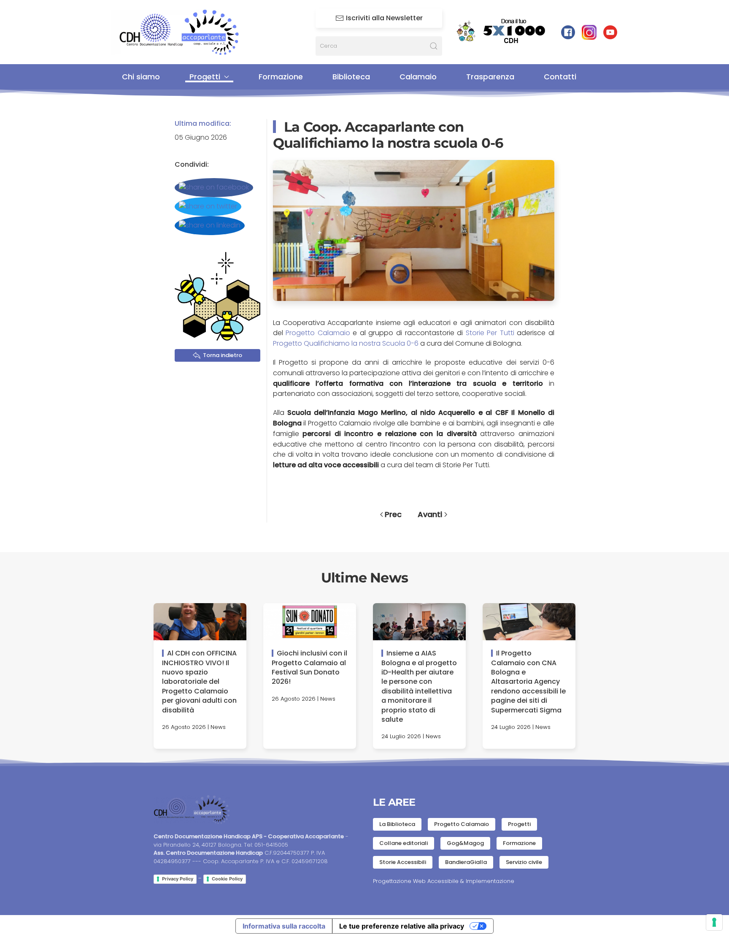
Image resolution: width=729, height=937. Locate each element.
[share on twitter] (208, 206)
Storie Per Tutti (490, 333)
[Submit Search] (433, 46)
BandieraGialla (466, 862)
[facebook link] (568, 32)
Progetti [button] (204, 76)
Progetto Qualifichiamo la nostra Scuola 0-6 (345, 343)
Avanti (430, 514)
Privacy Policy (177, 879)
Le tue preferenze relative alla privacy (401, 926)
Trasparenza (490, 76)
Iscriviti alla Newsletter (384, 18)
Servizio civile (524, 862)
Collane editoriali (403, 843)
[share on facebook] (214, 187)
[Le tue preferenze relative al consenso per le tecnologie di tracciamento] (714, 922)
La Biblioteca (397, 824)
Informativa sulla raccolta (284, 926)
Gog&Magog (465, 843)
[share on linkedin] (210, 225)
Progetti (519, 824)
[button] (414, 230)
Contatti (560, 76)
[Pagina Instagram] (589, 32)
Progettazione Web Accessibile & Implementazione (443, 881)
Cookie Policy (227, 879)
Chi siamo (141, 76)
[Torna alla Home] (185, 32)
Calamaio (418, 76)
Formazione (281, 76)
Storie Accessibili (402, 862)
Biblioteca (351, 76)
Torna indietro (222, 355)
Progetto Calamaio (316, 333)
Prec (393, 514)
